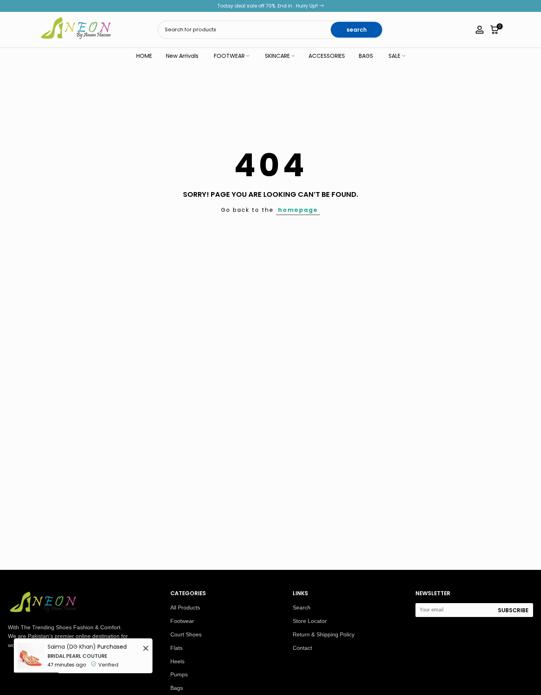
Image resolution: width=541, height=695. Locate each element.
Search (302, 607)
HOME (144, 56)
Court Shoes (186, 634)
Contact (302, 648)
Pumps (179, 674)
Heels (177, 661)
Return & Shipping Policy (323, 634)
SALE (394, 56)
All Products (185, 607)
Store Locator (310, 621)
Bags (176, 688)
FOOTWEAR (229, 56)
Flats (176, 648)
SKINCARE (277, 56)
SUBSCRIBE (513, 610)
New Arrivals (182, 56)
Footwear (182, 621)
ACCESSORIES (327, 56)
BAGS (366, 56)
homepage (298, 210)
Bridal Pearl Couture (77, 656)
